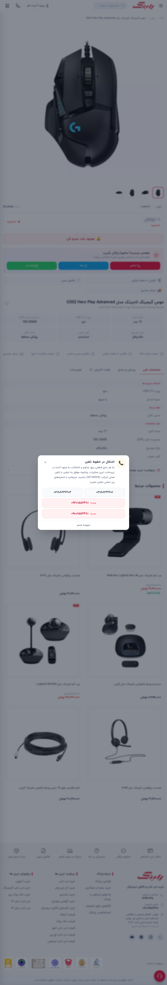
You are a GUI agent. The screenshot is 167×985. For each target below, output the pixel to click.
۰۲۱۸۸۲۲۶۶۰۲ (62, 492)
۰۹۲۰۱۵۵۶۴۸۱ (83, 503)
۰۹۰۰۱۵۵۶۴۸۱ (83, 514)
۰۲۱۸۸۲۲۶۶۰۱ (104, 492)
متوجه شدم (83, 525)
